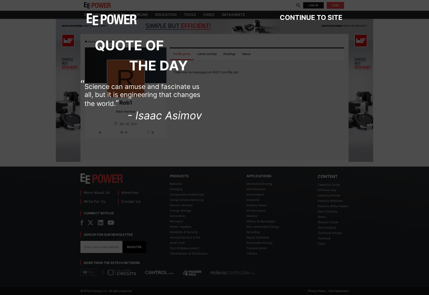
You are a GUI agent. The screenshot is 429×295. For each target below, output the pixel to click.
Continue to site (311, 17)
